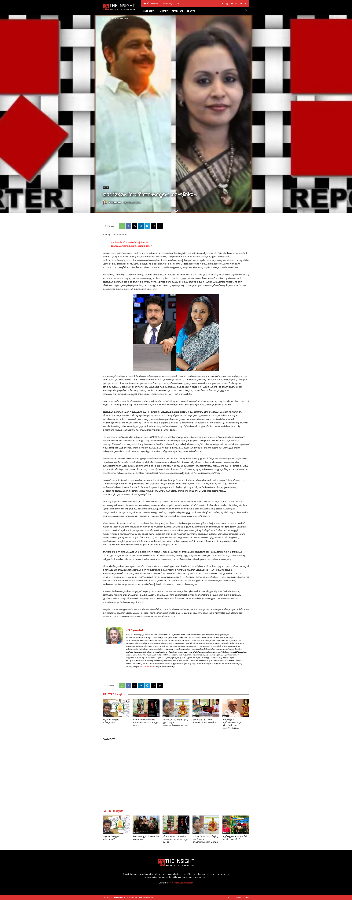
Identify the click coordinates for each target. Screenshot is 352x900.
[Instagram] (227, 4)
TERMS (246, 897)
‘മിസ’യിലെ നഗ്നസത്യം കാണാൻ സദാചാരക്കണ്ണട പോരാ (145, 722)
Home (105, 18)
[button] (246, 11)
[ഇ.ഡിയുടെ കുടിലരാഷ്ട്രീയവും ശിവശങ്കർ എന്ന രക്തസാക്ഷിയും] (235, 708)
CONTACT (230, 897)
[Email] (153, 226)
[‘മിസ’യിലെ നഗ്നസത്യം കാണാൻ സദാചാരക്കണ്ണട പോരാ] (146, 708)
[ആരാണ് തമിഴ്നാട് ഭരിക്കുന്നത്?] (116, 708)
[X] (245, 4)
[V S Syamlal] (105, 202)
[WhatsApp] (122, 226)
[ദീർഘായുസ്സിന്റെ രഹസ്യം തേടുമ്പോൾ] (146, 825)
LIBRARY (164, 11)
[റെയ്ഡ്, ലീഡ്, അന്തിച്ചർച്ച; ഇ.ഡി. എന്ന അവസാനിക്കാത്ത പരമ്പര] (176, 708)
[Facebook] (223, 4)
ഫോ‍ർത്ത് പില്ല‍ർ (146, 666)
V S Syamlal (114, 202)
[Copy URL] (160, 226)
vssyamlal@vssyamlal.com (181, 882)
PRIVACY (239, 897)
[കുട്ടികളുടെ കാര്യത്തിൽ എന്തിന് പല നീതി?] (235, 825)
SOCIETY (226, 833)
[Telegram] (241, 4)
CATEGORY (148, 11)
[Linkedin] (232, 4)
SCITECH (136, 833)
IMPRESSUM (177, 11)
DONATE (191, 11)
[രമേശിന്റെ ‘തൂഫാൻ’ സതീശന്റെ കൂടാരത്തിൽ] (206, 708)
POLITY (112, 18)
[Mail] (236, 4)
